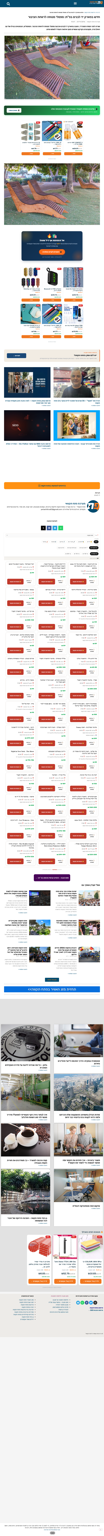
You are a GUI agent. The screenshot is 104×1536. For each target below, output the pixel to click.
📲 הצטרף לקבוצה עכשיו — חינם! (52, 781)
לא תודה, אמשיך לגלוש (52, 786)
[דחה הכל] (100, 1529)
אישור (52, 1533)
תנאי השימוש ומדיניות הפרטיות (52, 1530)
